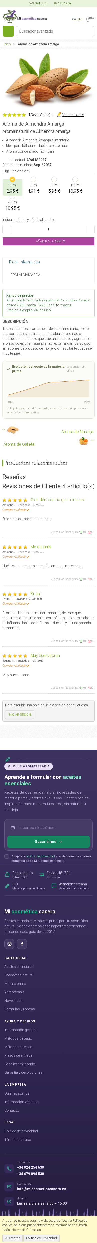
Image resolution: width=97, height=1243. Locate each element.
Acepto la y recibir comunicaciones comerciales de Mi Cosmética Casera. (51, 858)
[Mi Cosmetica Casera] (25, 16)
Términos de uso (17, 1140)
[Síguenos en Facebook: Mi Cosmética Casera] (22, 944)
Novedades (13, 1001)
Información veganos (21, 1102)
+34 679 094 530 (30, 1174)
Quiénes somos (17, 1093)
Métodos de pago (18, 1038)
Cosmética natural (18, 975)
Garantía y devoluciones (23, 1072)
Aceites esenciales (18, 967)
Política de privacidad (21, 1131)
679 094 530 (37, 3)
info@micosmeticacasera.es (41, 1189)
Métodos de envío (18, 1047)
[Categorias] (8, 31)
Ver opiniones (73, 115)
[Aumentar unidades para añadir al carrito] (90, 229)
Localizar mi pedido (19, 1064)
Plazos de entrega (18, 1055)
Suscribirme (45, 841)
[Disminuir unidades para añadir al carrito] (6, 229)
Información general (20, 1030)
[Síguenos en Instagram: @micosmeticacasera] (9, 944)
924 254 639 (62, 3)
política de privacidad (40, 856)
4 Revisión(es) (39, 115)
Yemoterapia (14, 992)
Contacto (11, 1110)
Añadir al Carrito (50, 241)
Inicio (7, 44)
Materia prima (15, 984)
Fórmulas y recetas (19, 1009)
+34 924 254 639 (30, 1167)
